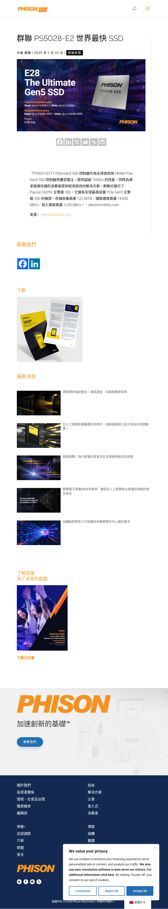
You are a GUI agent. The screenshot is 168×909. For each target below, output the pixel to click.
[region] (111, 872)
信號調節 (24, 834)
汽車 (20, 841)
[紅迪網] (85, 142)
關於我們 (24, 785)
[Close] (154, 847)
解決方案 (95, 792)
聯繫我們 (30, 742)
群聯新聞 (74, 53)
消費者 (93, 813)
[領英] (68, 142)
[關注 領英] (19, 881)
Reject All (111, 891)
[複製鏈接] (94, 142)
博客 (91, 827)
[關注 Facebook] (25, 881)
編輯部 (22, 813)
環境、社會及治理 (31, 799)
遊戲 (20, 848)
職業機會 (24, 806)
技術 (91, 785)
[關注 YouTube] (32, 881)
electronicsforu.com (56, 215)
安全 (20, 855)
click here (107, 875)
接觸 (91, 834)
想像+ (21, 827)
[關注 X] (39, 881)
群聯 (27, 53)
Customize (82, 891)
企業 (91, 799)
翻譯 (91, 841)
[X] (77, 142)
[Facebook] (60, 142)
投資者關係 (25, 792)
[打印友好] (102, 142)
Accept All (140, 891)
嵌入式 (93, 806)
